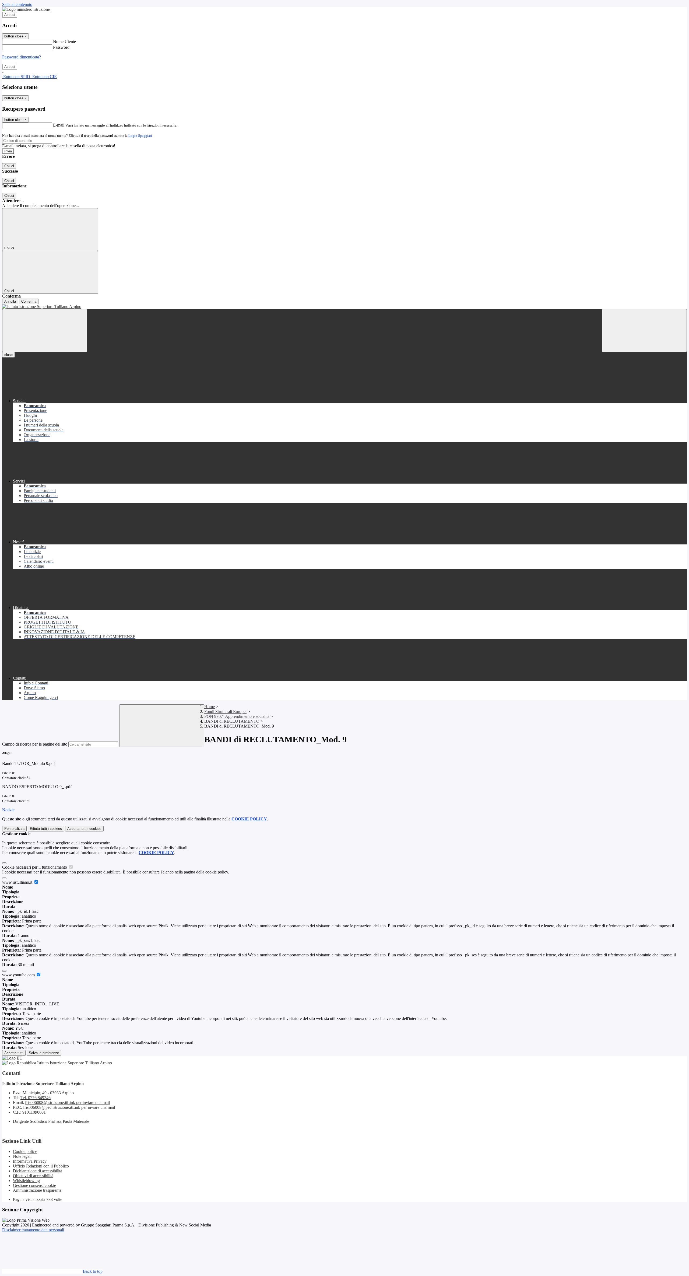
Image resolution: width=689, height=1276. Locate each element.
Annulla (10, 301)
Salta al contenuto (17, 4)
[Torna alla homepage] (344, 306)
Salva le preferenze (44, 1053)
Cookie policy (25, 1151)
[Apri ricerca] (644, 330)
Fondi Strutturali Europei (225, 711)
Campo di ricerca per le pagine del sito (34, 744)
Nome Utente (64, 41)
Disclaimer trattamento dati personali (33, 1230)
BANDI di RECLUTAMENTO (232, 721)
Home (209, 706)
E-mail (58, 125)
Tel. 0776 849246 (35, 1097)
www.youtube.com (19, 975)
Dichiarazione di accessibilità (37, 1171)
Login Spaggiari (140, 136)
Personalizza (14, 829)
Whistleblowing (26, 1180)
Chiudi (9, 166)
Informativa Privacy (30, 1161)
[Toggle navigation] (44, 330)
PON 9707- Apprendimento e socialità (236, 716)
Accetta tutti (84, 829)
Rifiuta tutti (46, 829)
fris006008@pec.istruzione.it (69, 1107)
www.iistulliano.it (17, 882)
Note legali (22, 1156)
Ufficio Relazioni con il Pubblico (41, 1166)
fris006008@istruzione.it (67, 1102)
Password (61, 47)
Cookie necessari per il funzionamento (35, 867)
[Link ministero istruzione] (26, 9)
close (8, 355)
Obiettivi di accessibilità (33, 1175)
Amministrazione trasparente (37, 1190)
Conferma (28, 301)
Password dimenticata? (21, 57)
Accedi (9, 15)
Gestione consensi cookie (34, 1185)
